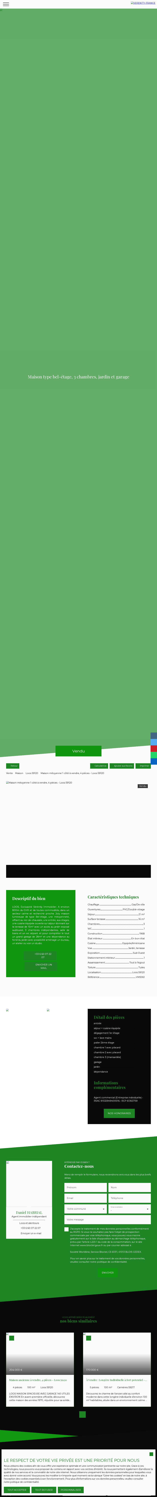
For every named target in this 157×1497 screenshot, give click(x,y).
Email (70, 1198)
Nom (114, 1187)
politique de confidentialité (112, 1261)
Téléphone (117, 1198)
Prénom (71, 1187)
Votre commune (76, 1209)
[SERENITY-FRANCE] (143, 4)
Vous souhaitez (116, 1207)
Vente (9, 773)
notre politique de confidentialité (21, 1482)
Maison (19, 773)
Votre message (75, 1219)
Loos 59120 (32, 773)
